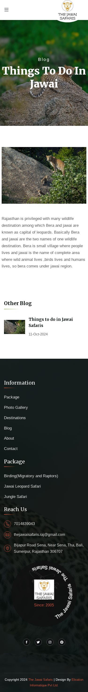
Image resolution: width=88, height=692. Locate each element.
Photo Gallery (16, 407)
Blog (8, 428)
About (9, 438)
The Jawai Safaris (41, 679)
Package (11, 397)
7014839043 (24, 524)
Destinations (15, 418)
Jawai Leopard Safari (22, 486)
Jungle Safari (15, 496)
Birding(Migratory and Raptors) (31, 476)
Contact (11, 448)
